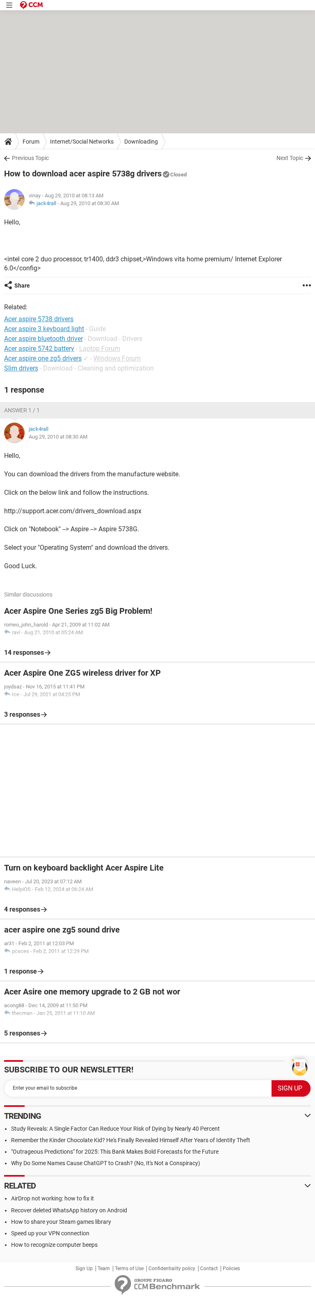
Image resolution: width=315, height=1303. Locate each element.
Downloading (141, 141)
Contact (209, 1268)
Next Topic (289, 158)
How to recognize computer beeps (54, 1244)
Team (104, 1268)
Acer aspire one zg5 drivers (43, 358)
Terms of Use (129, 1268)
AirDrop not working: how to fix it (52, 1198)
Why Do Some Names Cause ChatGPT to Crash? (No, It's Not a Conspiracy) (105, 1163)
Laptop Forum (99, 348)
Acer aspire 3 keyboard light (44, 329)
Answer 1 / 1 (22, 410)
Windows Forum (117, 358)
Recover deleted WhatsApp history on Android (69, 1210)
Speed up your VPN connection (50, 1233)
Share (22, 285)
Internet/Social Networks (82, 141)
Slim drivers (21, 368)
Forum (31, 141)
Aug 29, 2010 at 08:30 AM (89, 203)
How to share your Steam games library (61, 1221)
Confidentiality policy (171, 1268)
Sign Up (84, 1268)
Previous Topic (30, 158)
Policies (231, 1268)
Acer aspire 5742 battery (39, 348)
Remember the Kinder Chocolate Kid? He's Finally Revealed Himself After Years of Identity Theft (130, 1140)
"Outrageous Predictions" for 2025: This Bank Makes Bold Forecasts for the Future (115, 1151)
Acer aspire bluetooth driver (43, 339)
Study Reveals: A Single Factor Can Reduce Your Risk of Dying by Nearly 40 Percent (115, 1128)
